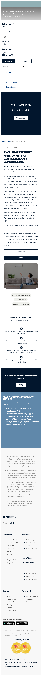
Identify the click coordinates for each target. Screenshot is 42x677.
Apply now (5, 41)
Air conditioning (21, 300)
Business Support (31, 548)
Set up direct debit (12, 543)
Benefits (9, 73)
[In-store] (27, 287)
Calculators (10, 77)
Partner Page (30, 576)
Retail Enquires (11, 599)
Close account (11, 548)
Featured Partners (31, 574)
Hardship (9, 605)
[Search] (4, 28)
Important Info (30, 599)
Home (3, 141)
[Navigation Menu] (3, 47)
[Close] (5, 36)
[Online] (14, 287)
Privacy (28, 602)
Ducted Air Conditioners (21, 304)
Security (9, 608)
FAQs (8, 596)
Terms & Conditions (32, 596)
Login (4, 44)
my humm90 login (12, 540)
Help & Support (11, 87)
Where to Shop (11, 82)
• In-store (7, 147)
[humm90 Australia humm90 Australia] (8, 25)
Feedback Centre (12, 602)
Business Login (30, 540)
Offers (8, 557)
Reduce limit (10, 546)
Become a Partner (31, 579)
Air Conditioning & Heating (21, 295)
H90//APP (10, 551)
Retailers (8, 141)
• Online (14, 147)
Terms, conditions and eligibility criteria (19, 218)
